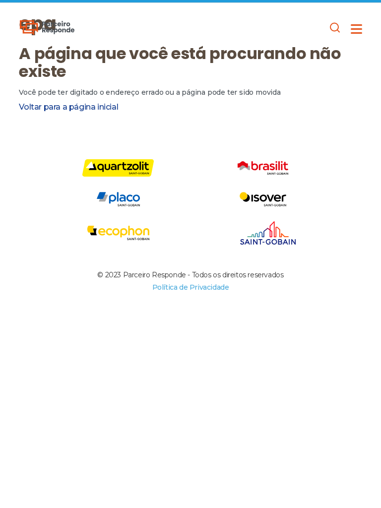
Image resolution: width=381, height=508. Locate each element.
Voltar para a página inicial (68, 107)
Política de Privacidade (190, 287)
